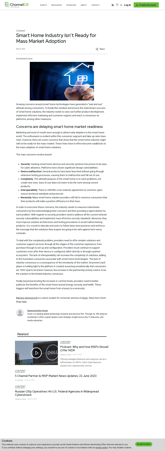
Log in (127, 5)
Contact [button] (95, 5)
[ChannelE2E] (17, 5)
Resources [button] (56, 5)
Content (20, 30)
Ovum (85, 298)
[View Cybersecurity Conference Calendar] (117, 5)
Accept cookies (143, 444)
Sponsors (71, 5)
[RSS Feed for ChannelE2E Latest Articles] (113, 5)
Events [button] (43, 5)
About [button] (84, 5)
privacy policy (102, 447)
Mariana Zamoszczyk (27, 298)
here (24, 301)
